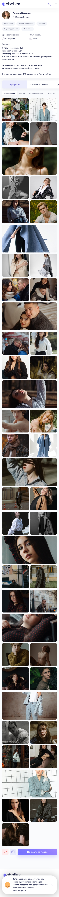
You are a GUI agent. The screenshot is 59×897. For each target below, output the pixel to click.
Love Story (51, 93)
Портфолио (14, 84)
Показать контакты (37, 852)
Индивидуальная (36, 93)
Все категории (9, 93)
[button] (49, 4)
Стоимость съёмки (39, 84)
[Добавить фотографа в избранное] (5, 852)
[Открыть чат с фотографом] (13, 852)
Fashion (22, 93)
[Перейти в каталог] (11, 4)
